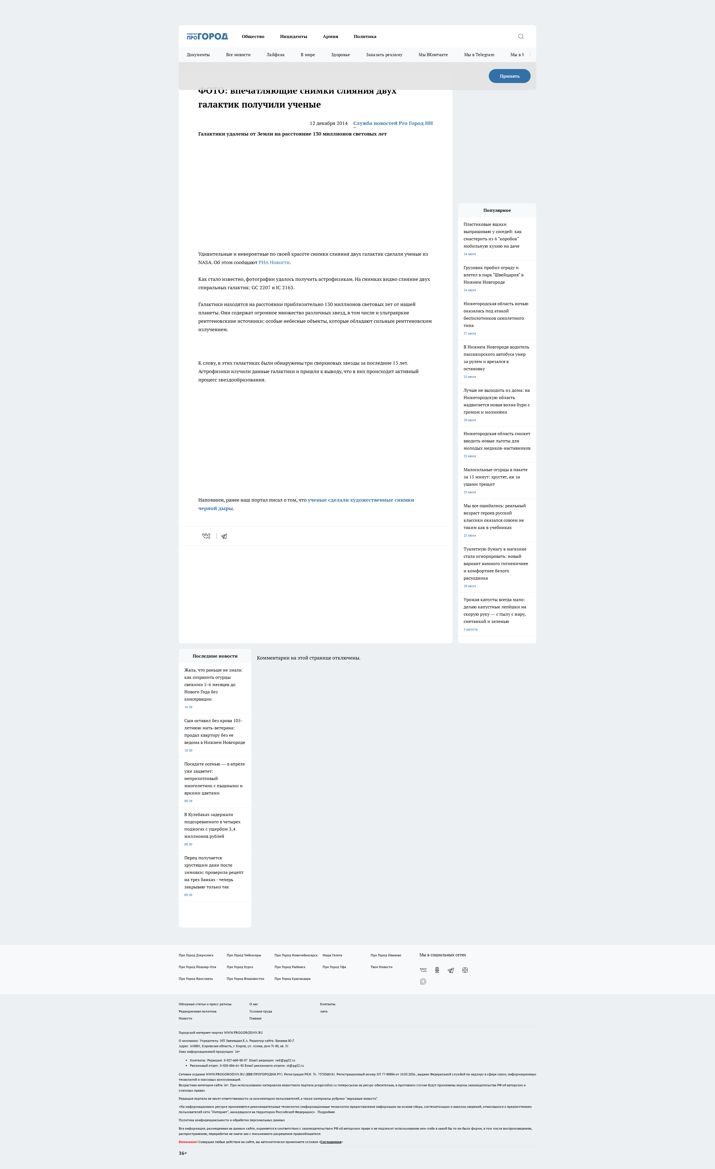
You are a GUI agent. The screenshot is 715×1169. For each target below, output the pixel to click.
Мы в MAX (521, 54)
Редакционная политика (197, 1011)
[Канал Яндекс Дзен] (465, 970)
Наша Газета (332, 955)
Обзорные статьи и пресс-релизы (205, 1004)
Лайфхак (276, 54)
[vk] (207, 536)
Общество (253, 36)
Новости (185, 1018)
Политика (365, 36)
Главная (255, 1018)
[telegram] (226, 536)
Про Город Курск (240, 967)
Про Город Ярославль (196, 978)
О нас (253, 1004)
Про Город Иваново (386, 955)
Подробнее (326, 1112)
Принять (510, 76)
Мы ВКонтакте (433, 54)
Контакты (327, 1004)
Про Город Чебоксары (244, 955)
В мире (308, 54)
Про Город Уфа (334, 967)
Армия (330, 36)
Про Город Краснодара (293, 978)
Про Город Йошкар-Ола (197, 967)
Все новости (238, 54)
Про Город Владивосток (245, 978)
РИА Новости (274, 262)
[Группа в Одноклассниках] (437, 970)
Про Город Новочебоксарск (296, 955)
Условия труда (260, 1011)
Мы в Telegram (479, 54)
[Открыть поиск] (520, 36)
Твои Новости (381, 967)
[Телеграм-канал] (451, 970)
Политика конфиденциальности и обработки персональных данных (232, 1120)
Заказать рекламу (384, 54)
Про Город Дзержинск (196, 955)
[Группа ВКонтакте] (423, 970)
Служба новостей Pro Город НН (393, 123)
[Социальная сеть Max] (423, 981)
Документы (198, 54)
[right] (530, 55)
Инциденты (293, 36)
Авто (324, 1011)
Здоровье (340, 54)
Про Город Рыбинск (290, 967)
